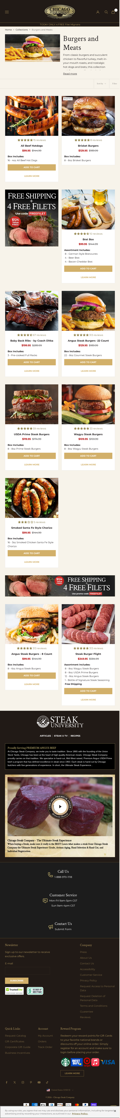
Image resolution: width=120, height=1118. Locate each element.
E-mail (9, 963)
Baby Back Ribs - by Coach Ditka (31, 340)
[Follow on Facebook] (6, 1082)
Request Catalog (15, 1035)
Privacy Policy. (80, 1113)
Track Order (45, 1047)
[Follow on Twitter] (14, 1082)
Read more (70, 73)
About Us (86, 957)
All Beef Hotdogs (32, 145)
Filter (114, 83)
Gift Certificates (14, 1041)
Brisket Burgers (88, 145)
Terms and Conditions (93, 1005)
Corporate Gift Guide (17, 1047)
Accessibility (87, 969)
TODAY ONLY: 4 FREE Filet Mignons (60, 24)
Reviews (85, 1017)
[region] (60, 1112)
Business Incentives (17, 1052)
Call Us (63, 871)
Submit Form (63, 929)
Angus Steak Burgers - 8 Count (31, 653)
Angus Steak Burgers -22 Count (88, 340)
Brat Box (88, 239)
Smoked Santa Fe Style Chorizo (31, 527)
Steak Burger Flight (88, 653)
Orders (42, 1041)
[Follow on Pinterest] (30, 1082)
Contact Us (63, 923)
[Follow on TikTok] (47, 1082)
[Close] (115, 1111)
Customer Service (91, 974)
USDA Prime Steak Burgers (32, 434)
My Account (45, 1035)
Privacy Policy (88, 980)
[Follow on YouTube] (39, 1082)
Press (83, 952)
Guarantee (86, 1011)
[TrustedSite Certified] (14, 991)
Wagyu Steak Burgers (88, 434)
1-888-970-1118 (63, 877)
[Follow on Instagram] (22, 1082)
